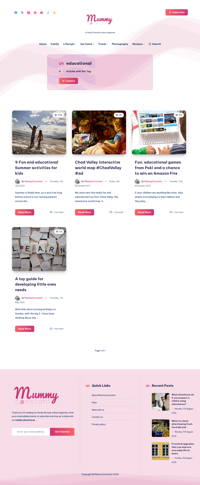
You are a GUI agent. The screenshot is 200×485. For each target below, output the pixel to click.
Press (94, 402)
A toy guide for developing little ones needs (35, 284)
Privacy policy (99, 424)
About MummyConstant (104, 395)
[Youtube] (41, 12)
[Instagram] (29, 12)
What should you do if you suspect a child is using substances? (183, 399)
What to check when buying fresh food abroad (182, 424)
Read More (26, 213)
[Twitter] (22, 12)
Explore (70, 80)
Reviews (138, 44)
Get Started (62, 431)
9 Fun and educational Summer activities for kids (36, 168)
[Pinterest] (35, 12)
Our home (86, 44)
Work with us (98, 410)
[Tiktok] (48, 12)
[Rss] (54, 12)
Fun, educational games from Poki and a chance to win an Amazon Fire (158, 168)
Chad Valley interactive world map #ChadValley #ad (98, 168)
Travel (102, 44)
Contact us (97, 417)
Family (55, 44)
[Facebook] (16, 12)
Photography (120, 44)
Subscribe (178, 12)
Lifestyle (68, 44)
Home (42, 44)
